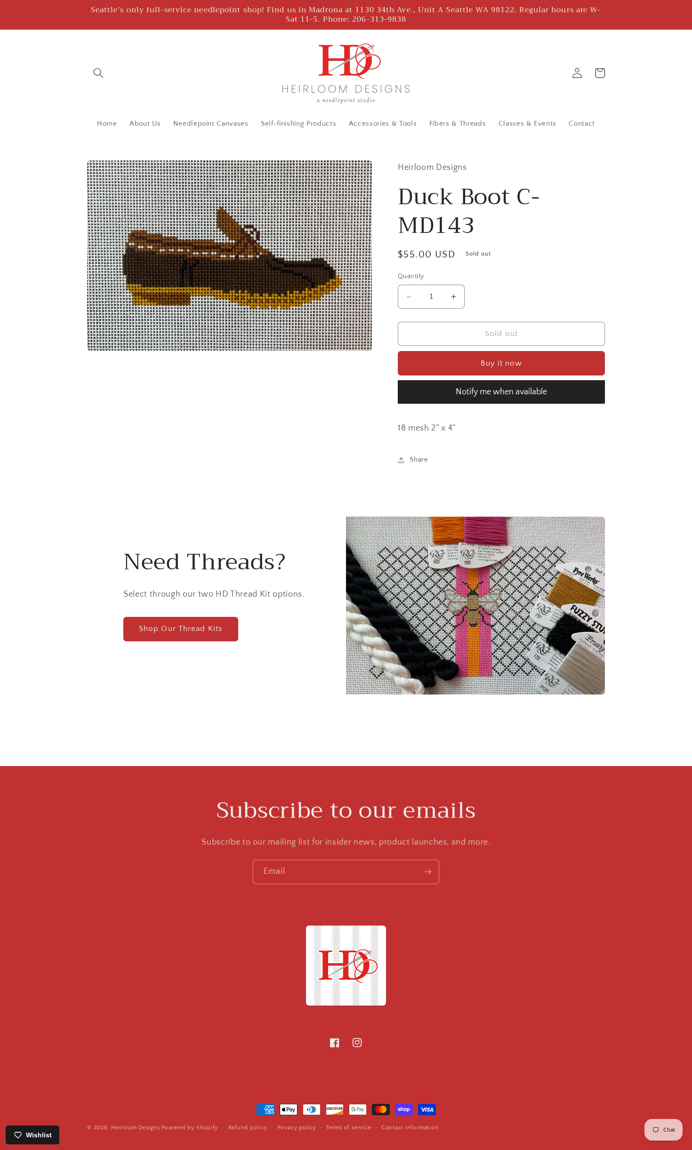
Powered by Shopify (189, 1128)
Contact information (410, 1128)
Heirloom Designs (135, 1128)
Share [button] (419, 459)
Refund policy (247, 1128)
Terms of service (348, 1128)
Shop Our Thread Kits (181, 628)
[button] (98, 73)
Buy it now (502, 363)
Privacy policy (296, 1128)
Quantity (411, 276)
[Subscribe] (427, 872)
